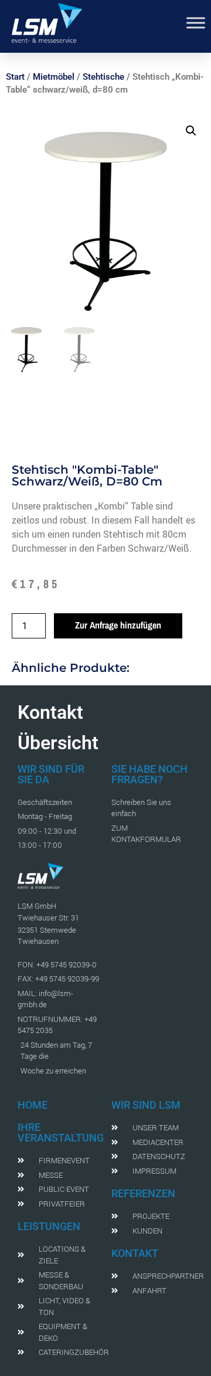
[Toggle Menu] (195, 22)
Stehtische (103, 77)
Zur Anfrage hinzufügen (118, 625)
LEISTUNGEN (49, 1226)
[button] (191, 130)
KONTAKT (134, 1253)
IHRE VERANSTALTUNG (61, 1132)
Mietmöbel (53, 77)
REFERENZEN (143, 1193)
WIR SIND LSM (146, 1105)
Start (15, 77)
